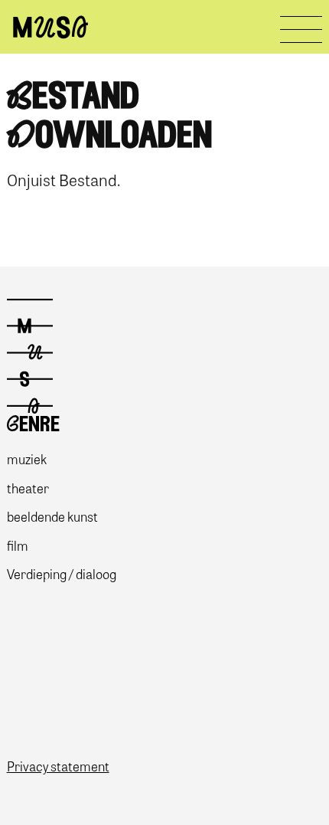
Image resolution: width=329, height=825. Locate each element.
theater (28, 487)
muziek (27, 458)
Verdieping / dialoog (61, 573)
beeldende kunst (52, 515)
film (17, 545)
